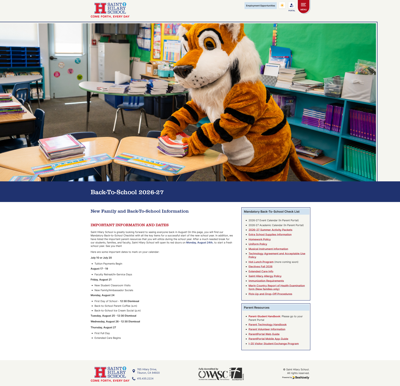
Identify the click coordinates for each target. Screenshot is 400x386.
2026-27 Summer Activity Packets (270, 230)
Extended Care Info (261, 271)
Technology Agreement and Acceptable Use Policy (277, 255)
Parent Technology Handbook (268, 324)
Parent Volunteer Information (267, 329)
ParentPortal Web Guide (264, 334)
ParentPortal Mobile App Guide (268, 339)
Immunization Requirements (266, 281)
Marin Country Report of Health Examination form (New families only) (277, 287)
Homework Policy (260, 239)
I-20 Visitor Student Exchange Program (274, 343)
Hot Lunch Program (261, 262)
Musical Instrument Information (268, 249)
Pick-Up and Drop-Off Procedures (270, 294)
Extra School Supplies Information (270, 234)
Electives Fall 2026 (260, 266)
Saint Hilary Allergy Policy (265, 276)
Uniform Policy (258, 244)
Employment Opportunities (260, 5)
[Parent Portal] (291, 5)
